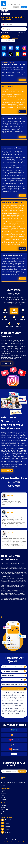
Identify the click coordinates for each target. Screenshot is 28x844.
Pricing (3, 799)
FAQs (2, 795)
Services (3, 793)
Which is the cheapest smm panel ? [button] (12, 684)
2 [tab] (4, 617)
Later (16, 7)
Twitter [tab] (14, 319)
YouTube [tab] (5, 319)
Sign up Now (5, 363)
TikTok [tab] (23, 312)
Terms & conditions (8, 841)
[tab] (14, 666)
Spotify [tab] (18, 326)
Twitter (3, 807)
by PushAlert (4, 8)
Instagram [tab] (14, 312)
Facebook (4, 805)
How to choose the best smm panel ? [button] (12, 679)
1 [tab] (2, 617)
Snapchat (4, 814)
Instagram (4, 809)
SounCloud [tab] (9, 326)
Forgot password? (21, 32)
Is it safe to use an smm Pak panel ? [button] (12, 667)
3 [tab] (7, 617)
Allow (23, 7)
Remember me (7, 32)
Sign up (15, 37)
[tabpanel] (14, 584)
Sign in (5, 37)
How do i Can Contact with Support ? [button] (12, 689)
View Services (22, 79)
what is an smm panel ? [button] (8, 675)
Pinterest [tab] (23, 319)
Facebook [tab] (5, 312)
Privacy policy (21, 841)
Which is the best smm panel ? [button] (10, 671)
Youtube (3, 812)
